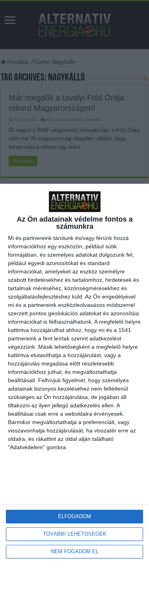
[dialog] (74, 398)
